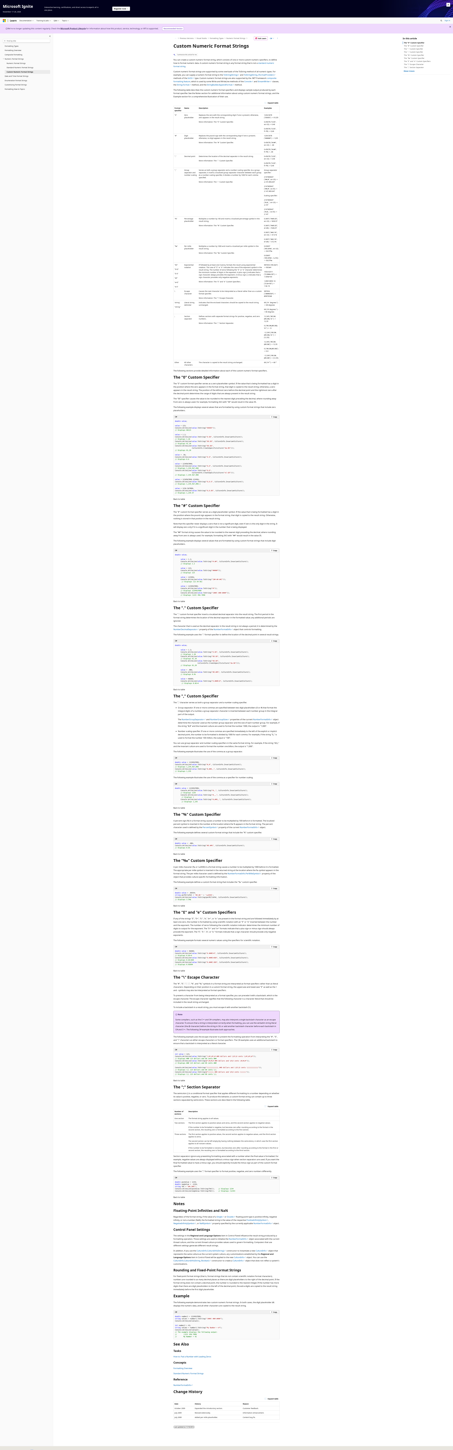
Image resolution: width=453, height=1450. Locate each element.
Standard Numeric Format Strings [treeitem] (20, 67)
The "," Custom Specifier (413, 52)
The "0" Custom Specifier (414, 43)
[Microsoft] (4, 20)
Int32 (190, 78)
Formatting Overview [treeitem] (13, 50)
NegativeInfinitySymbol (183, 1223)
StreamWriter (264, 81)
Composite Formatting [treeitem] (13, 55)
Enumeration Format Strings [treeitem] (16, 80)
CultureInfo (261, 1250)
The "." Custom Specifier (413, 49)
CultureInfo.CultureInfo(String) (210, 1250)
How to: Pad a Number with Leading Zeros (192, 1356)
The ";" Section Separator (414, 67)
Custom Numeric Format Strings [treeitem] (20, 72)
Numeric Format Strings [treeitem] (16, 63)
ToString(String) (230, 75)
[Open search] (441, 21)
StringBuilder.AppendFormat (219, 84)
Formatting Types (217, 38)
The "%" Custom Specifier (414, 55)
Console (247, 81)
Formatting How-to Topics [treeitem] (15, 89)
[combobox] (26, 41)
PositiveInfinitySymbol (256, 1220)
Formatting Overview (182, 1368)
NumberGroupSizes (219, 719)
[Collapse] (50, 36)
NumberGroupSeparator (193, 719)
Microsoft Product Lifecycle (73, 28)
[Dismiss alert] (448, 5)
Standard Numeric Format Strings (188, 1373)
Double (230, 1216)
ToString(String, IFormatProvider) (259, 75)
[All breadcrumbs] (175, 38)
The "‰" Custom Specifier (414, 58)
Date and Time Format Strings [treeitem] (16, 76)
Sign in (447, 20)
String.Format (183, 84)
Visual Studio (202, 38)
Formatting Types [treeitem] (12, 46)
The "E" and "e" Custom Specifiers (417, 61)
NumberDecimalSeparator (185, 629)
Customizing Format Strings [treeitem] (16, 85)
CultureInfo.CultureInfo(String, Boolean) (191, 1260)
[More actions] (277, 38)
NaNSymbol (204, 1223)
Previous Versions (187, 38)
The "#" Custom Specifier (414, 46)
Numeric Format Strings (235, 38)
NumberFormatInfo (222, 629)
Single (219, 1216)
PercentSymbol (209, 827)
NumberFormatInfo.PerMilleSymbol (244, 873)
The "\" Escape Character (414, 64)
